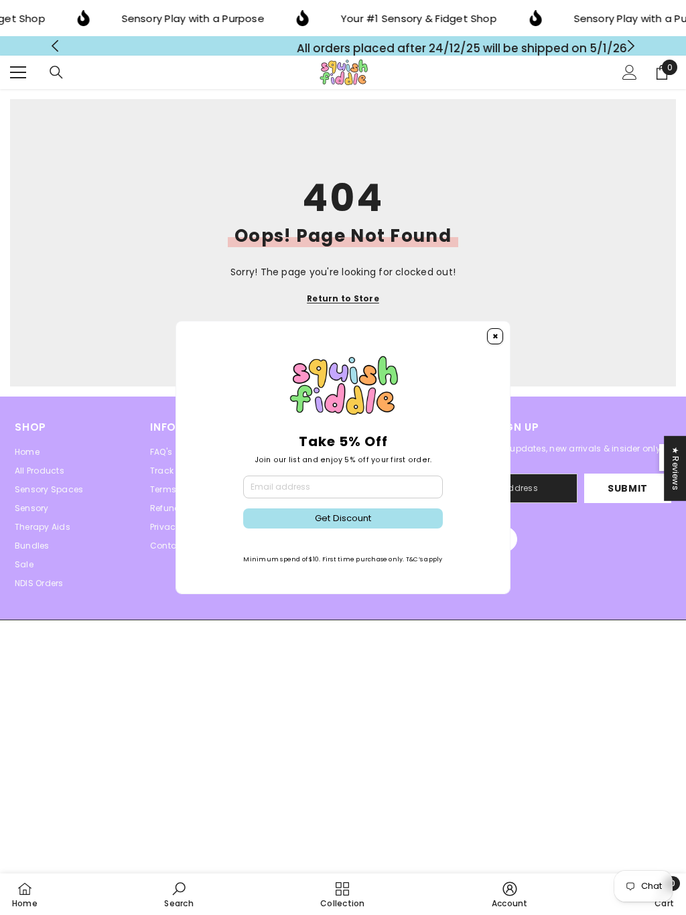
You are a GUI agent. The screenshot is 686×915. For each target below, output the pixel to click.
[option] (343, 48)
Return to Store (343, 303)
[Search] (56, 77)
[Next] (630, 48)
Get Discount (343, 518)
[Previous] (55, 48)
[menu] (18, 77)
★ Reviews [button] (675, 468)
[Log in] (629, 77)
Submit (628, 493)
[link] (178, 894)
